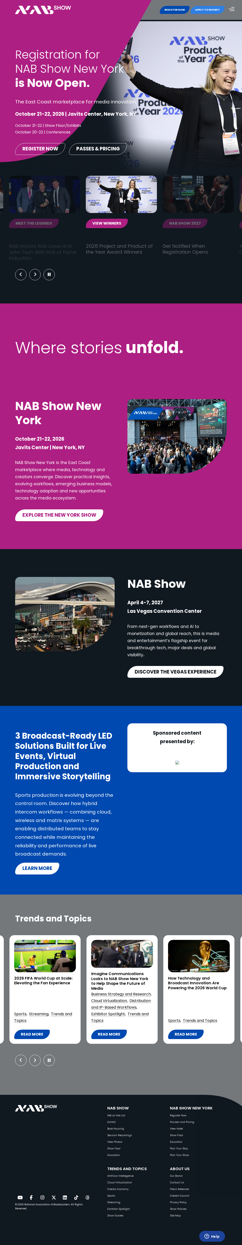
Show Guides (115, 1215)
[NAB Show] (50, 10)
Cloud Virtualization (32, 1000)
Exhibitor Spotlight (31, 1014)
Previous (20, 274)
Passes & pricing (98, 148)
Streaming (113, 1202)
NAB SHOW (118, 1108)
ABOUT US (180, 1169)
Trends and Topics (123, 1020)
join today (181, 223)
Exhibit (111, 1122)
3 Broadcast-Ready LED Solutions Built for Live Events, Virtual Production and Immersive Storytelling (197, 985)
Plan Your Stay (179, 1148)
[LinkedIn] (65, 1197)
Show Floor (114, 1148)
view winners (29, 223)
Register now (40, 148)
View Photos (114, 1142)
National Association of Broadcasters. (47, 1204)
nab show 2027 (108, 223)
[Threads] (87, 1197)
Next (39, 274)
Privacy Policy (178, 1202)
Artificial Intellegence (120, 1176)
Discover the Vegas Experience (175, 672)
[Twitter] (53, 1197)
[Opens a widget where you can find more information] (212, 1237)
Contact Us (177, 1182)
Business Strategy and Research (44, 994)
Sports (97, 1020)
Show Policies (178, 1209)
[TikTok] (76, 1197)
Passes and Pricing (182, 1122)
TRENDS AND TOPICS (127, 1169)
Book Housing (115, 1128)
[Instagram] (42, 1197)
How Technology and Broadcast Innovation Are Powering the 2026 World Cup (120, 983)
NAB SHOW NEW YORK (191, 1108)
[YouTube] (20, 1197)
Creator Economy (118, 1189)
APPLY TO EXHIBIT (207, 10)
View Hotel (176, 1128)
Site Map (175, 1215)
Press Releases (179, 1189)
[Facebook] (31, 1197)
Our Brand (176, 1176)
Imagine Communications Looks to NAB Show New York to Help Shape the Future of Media (42, 981)
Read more (35, 1035)
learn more (37, 868)
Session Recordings (119, 1135)
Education (113, 1155)
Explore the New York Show (59, 515)
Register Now (178, 1115)
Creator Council (179, 1196)
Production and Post (187, 1014)
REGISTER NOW (174, 10)
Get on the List (116, 1115)
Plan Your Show (179, 1155)
